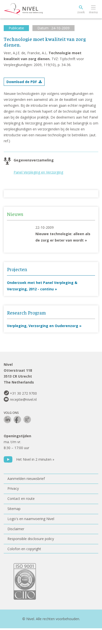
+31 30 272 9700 (23, 393)
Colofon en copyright (24, 548)
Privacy (13, 488)
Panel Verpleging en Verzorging (38, 172)
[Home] (35, 9)
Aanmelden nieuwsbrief (26, 478)
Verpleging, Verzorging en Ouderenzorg (42, 325)
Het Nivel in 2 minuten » (35, 459)
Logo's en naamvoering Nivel (30, 518)
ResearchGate (27, 419)
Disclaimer (15, 528)
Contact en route (21, 498)
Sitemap (14, 508)
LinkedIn (7, 419)
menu (93, 12)
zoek (81, 12)
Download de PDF (21, 81)
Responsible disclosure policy (30, 538)
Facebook (17, 419)
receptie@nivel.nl (23, 399)
